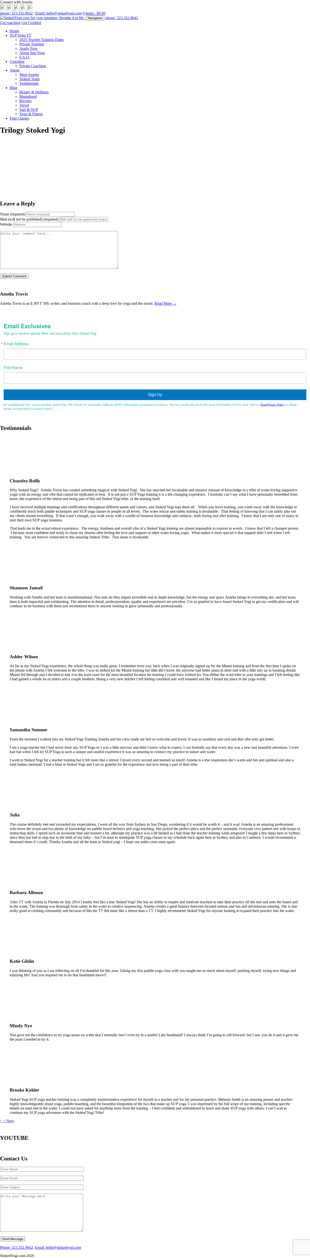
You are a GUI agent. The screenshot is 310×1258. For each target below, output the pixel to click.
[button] (1, 1121)
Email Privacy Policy (272, 404)
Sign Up (155, 395)
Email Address (16, 344)
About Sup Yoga (32, 53)
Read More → (166, 303)
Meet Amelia (29, 75)
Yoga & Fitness (31, 114)
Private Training (31, 44)
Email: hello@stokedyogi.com (58, 13)
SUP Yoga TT (20, 35)
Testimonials (29, 83)
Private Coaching (32, 66)
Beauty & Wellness (34, 92)
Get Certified (31, 23)
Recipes (25, 101)
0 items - (94, 13)
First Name (13, 368)
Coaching (17, 61)
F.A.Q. (24, 57)
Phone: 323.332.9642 (16, 1247)
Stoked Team (29, 79)
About (14, 70)
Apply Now (28, 48)
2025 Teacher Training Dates (41, 40)
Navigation (95, 18)
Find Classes (19, 118)
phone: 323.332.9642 (16, 13)
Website (6, 224)
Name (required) (12, 214)
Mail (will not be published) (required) (29, 219)
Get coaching (10, 23)
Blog (13, 88)
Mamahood (28, 96)
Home (14, 31)
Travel (24, 105)
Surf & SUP (28, 109)
